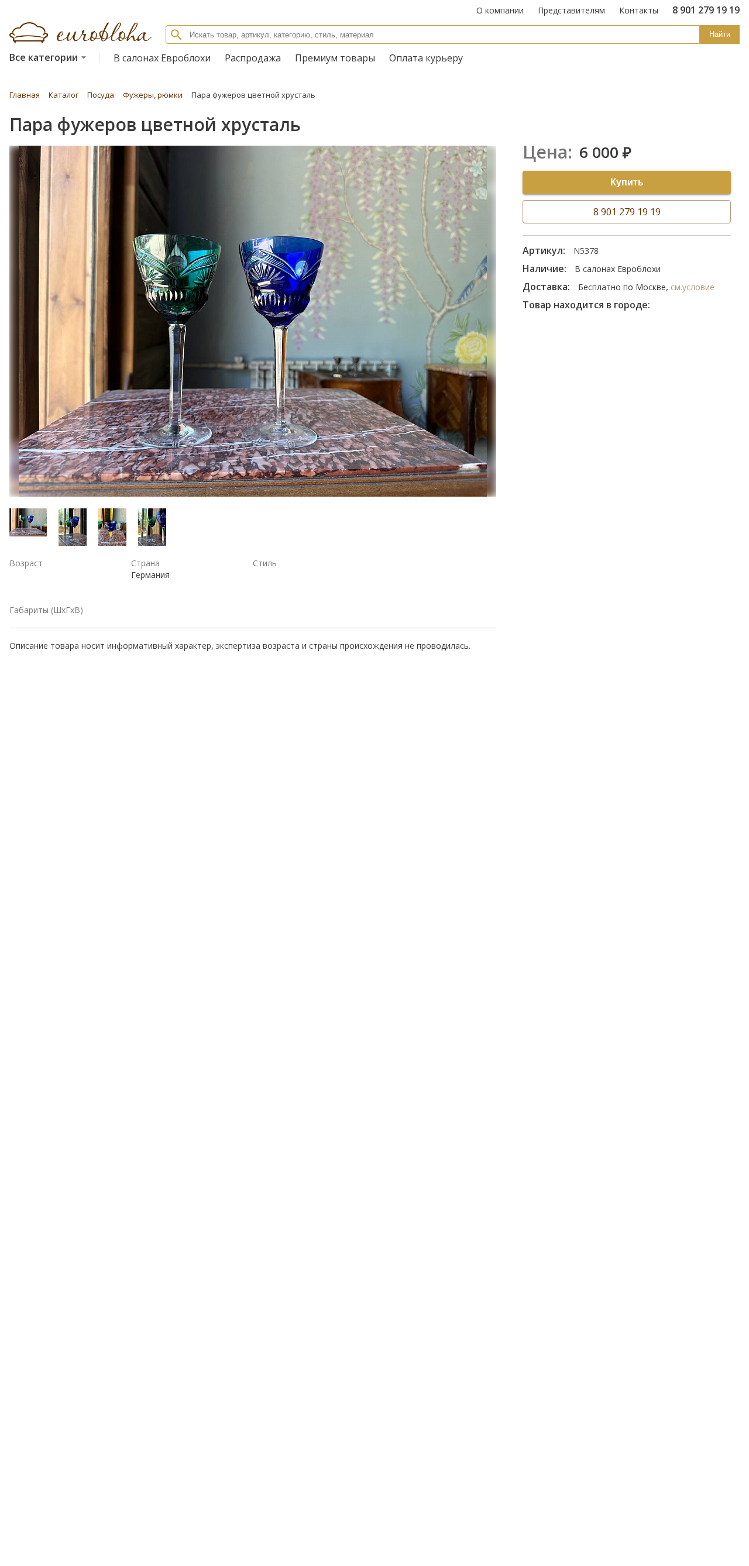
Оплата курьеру (426, 57)
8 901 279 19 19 (627, 211)
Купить (627, 182)
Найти (719, 34)
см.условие (692, 286)
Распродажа (253, 57)
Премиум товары (335, 57)
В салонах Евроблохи (162, 57)
